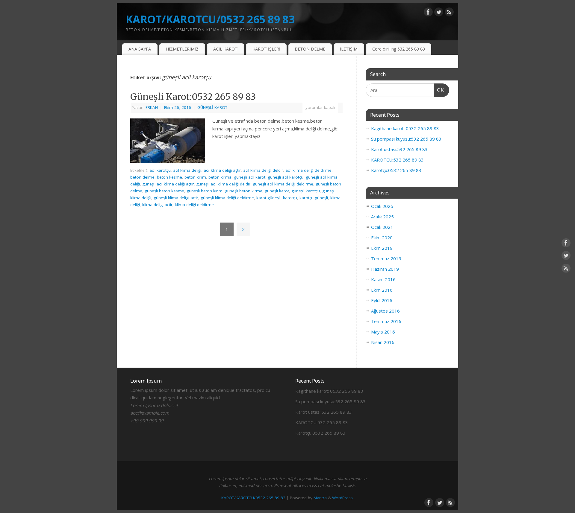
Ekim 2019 (382, 248)
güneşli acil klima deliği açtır (168, 184)
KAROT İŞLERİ (266, 49)
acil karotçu (160, 170)
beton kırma (219, 177)
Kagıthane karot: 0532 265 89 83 (405, 128)
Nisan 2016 (382, 342)
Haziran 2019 (385, 269)
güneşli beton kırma (243, 191)
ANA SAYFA (139, 49)
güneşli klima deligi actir (176, 197)
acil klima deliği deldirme (308, 170)
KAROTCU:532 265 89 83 (397, 160)
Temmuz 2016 (386, 321)
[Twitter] (438, 13)
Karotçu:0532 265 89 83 (396, 170)
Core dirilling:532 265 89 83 (398, 49)
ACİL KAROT (225, 49)
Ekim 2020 (382, 237)
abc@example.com (149, 413)
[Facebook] (428, 13)
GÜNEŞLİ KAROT (212, 107)
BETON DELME (310, 49)
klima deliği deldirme (194, 204)
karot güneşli (268, 197)
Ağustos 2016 (385, 311)
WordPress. (343, 497)
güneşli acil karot (249, 177)
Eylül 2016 (381, 300)
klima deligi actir (157, 204)
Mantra (320, 497)
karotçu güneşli (313, 197)
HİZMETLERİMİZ (182, 49)
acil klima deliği (187, 170)
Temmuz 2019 (386, 258)
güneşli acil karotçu (285, 177)
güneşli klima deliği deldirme (227, 197)
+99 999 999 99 (147, 421)
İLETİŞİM (349, 49)
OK (439, 89)
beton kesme (169, 177)
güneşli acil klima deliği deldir (223, 184)
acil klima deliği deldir (263, 170)
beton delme (142, 177)
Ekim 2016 (382, 290)
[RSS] (449, 13)
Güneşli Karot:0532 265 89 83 (193, 96)
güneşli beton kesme (164, 191)
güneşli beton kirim (205, 191)
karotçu (290, 197)
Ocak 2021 (382, 227)
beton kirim (195, 177)
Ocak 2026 (382, 206)
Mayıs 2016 (383, 332)
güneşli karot (277, 191)
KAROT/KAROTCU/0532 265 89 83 (210, 19)
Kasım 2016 (383, 279)
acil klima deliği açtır (222, 170)
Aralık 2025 (382, 217)
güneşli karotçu (305, 191)
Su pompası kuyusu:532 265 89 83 (406, 139)
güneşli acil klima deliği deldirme (283, 184)
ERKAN (152, 107)
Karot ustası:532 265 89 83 (399, 149)
